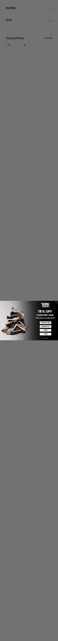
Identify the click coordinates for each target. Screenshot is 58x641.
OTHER (45, 334)
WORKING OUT (45, 326)
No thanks (45, 338)
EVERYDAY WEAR (45, 322)
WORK (45, 330)
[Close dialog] (56, 302)
